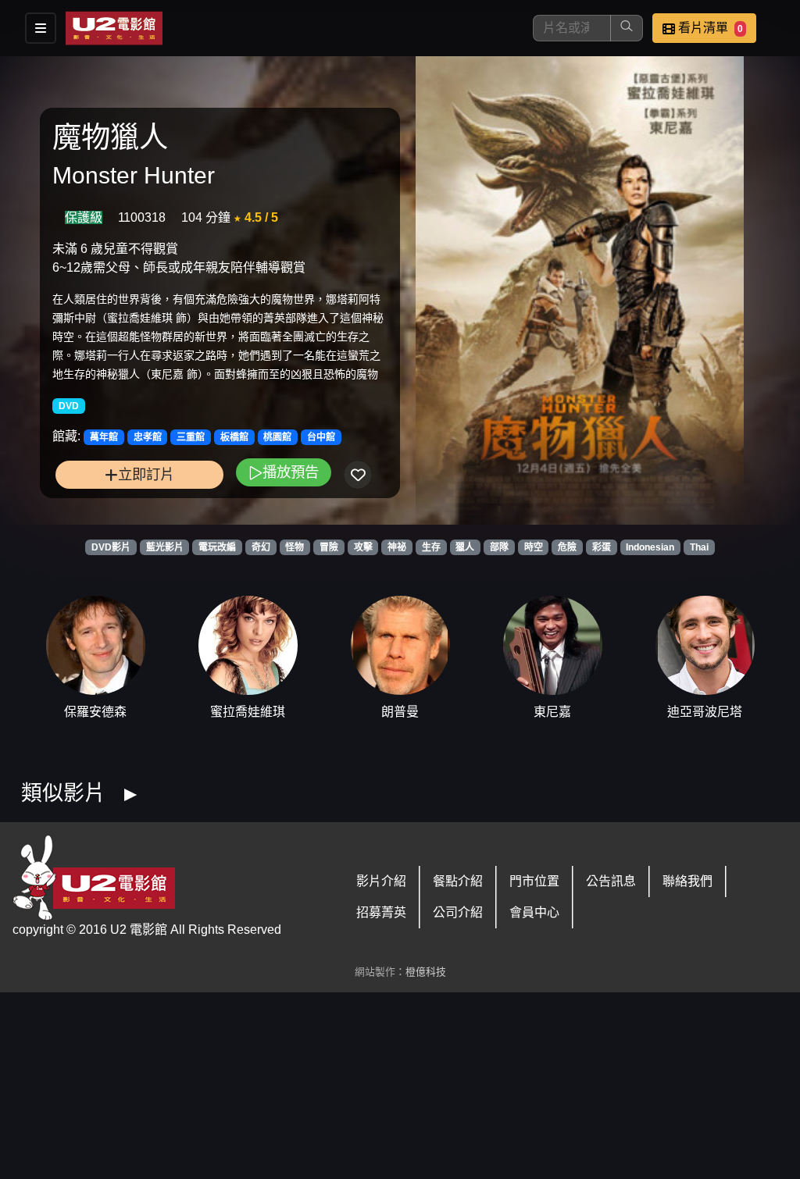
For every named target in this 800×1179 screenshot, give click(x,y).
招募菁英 (381, 912)
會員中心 (534, 912)
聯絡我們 (687, 881)
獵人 (464, 547)
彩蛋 (601, 547)
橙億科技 (425, 972)
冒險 (329, 547)
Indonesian (650, 547)
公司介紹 (458, 912)
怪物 (294, 547)
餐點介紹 (458, 881)
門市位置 (534, 881)
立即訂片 (146, 474)
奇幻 (261, 547)
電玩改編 (217, 547)
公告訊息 (611, 881)
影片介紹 (381, 881)
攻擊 (363, 547)
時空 (533, 547)
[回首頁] (114, 28)
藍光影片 (165, 547)
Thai (699, 547)
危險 (567, 547)
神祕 (397, 547)
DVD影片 (110, 547)
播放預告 (290, 472)
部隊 (499, 547)
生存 (431, 547)
